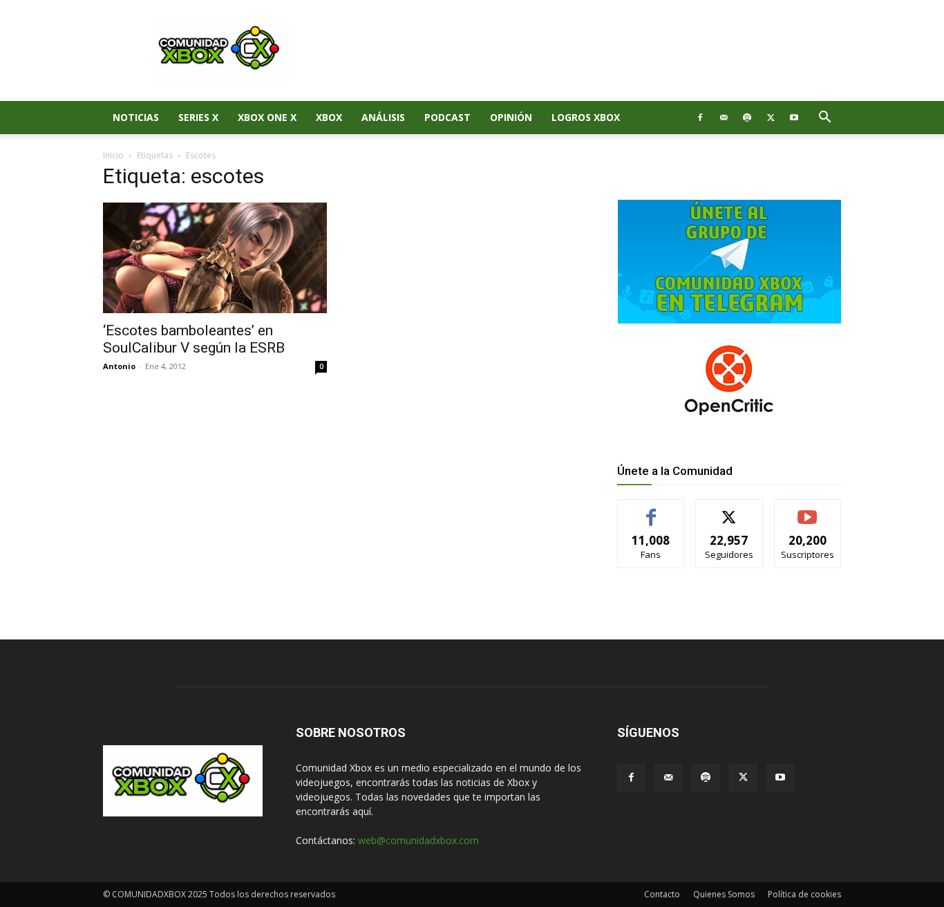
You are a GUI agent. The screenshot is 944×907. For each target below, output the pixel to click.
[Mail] (723, 117)
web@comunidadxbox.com (418, 840)
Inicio (113, 155)
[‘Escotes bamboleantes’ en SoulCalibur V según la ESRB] (215, 258)
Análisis (383, 117)
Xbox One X (267, 117)
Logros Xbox (585, 117)
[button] (824, 118)
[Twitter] (770, 117)
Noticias (136, 117)
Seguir (729, 510)
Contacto (662, 894)
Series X (198, 117)
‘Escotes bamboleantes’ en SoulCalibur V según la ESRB (194, 339)
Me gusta (651, 510)
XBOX (329, 117)
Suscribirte (807, 510)
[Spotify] (747, 117)
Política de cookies (804, 894)
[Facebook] (700, 117)
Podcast (447, 117)
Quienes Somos (724, 894)
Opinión (511, 117)
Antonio (119, 366)
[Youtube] (794, 117)
